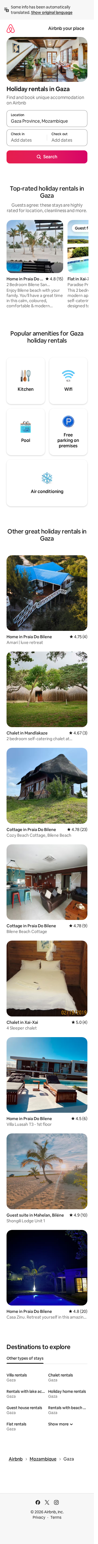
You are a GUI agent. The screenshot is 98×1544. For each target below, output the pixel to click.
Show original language (51, 12)
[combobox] (47, 121)
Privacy (39, 1517)
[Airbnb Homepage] (11, 28)
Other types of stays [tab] (25, 1358)
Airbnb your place (66, 28)
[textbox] (26, 140)
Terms (56, 1517)
